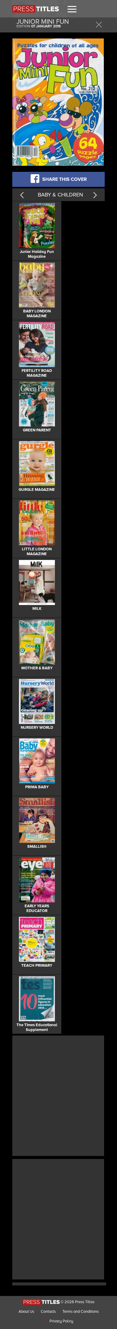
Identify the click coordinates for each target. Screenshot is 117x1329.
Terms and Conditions (80, 1311)
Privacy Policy (61, 1321)
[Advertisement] (58, 1095)
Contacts (48, 1311)
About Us (26, 1311)
